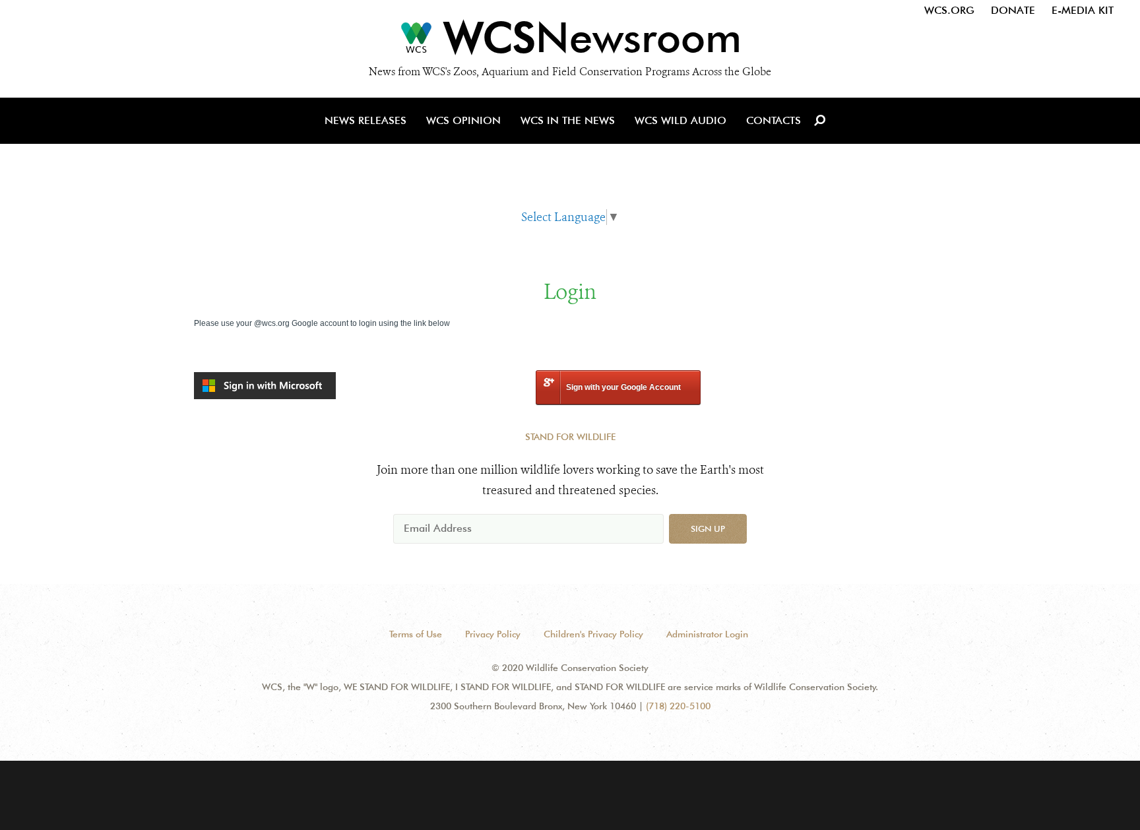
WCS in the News (568, 120)
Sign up (708, 528)
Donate (1013, 10)
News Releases (365, 120)
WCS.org (949, 10)
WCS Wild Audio (680, 120)
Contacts (773, 120)
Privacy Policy (493, 634)
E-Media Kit (1083, 10)
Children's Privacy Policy (593, 634)
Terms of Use (415, 634)
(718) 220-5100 (678, 706)
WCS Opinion (463, 120)
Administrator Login (707, 634)
